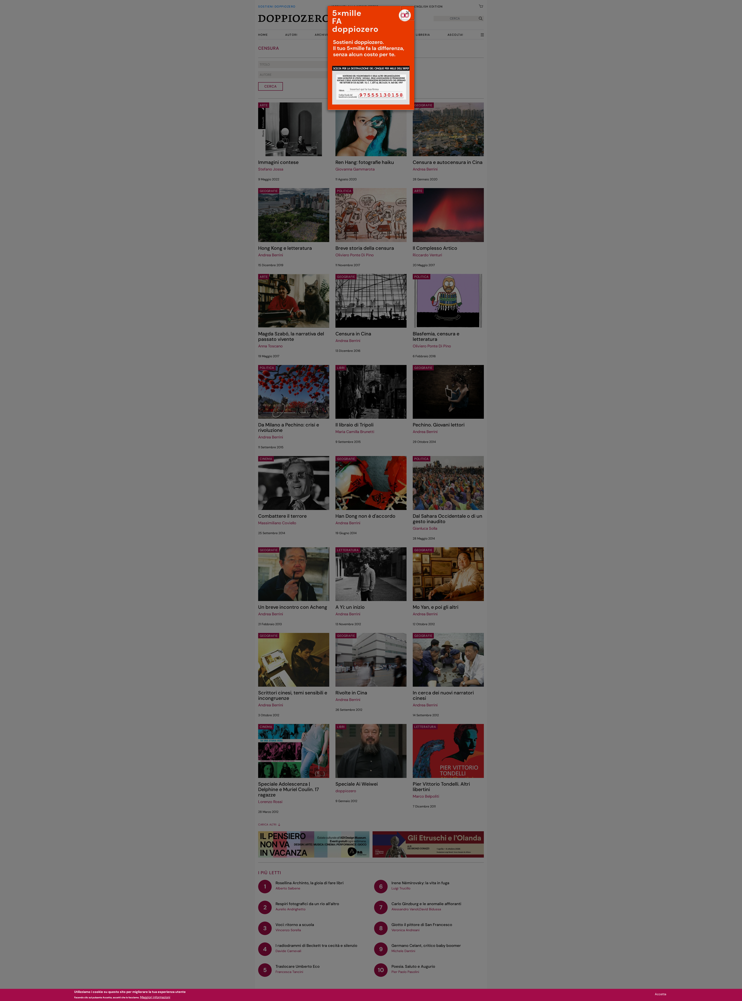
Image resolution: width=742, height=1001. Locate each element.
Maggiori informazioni (155, 997)
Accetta (660, 994)
